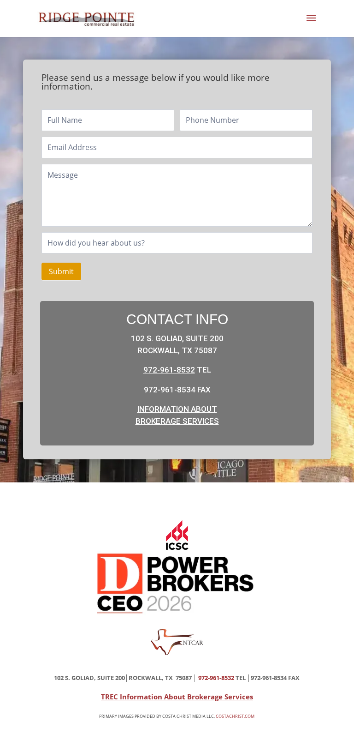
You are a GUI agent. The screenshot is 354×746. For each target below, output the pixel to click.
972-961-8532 (169, 369)
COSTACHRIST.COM (235, 716)
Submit (61, 271)
